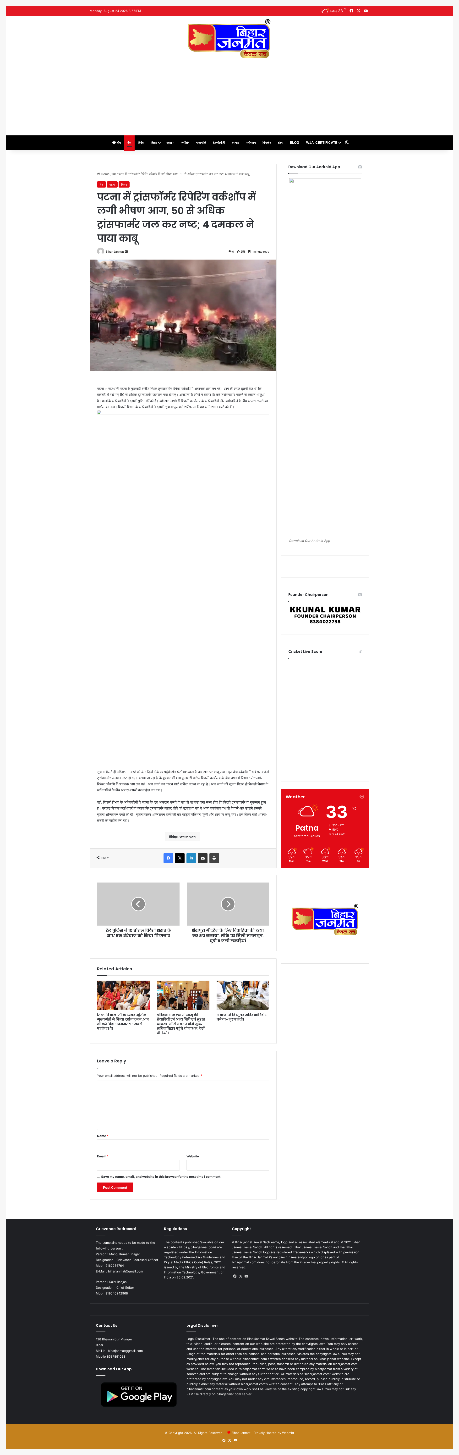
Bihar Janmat (115, 251)
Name (103, 1136)
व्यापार (235, 142)
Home (105, 174)
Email (102, 1156)
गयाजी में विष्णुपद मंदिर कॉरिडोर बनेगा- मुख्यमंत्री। (242, 1017)
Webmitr (288, 1433)
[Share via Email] (203, 858)
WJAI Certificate (321, 142)
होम (118, 142)
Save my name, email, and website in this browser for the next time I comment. (161, 1176)
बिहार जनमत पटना (184, 836)
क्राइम (170, 142)
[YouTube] (246, 1276)
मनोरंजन (251, 142)
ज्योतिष (185, 142)
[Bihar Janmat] (229, 38)
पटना (112, 184)
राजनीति (201, 142)
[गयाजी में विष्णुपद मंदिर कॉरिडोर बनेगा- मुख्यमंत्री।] (243, 995)
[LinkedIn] (191, 858)
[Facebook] (168, 858)
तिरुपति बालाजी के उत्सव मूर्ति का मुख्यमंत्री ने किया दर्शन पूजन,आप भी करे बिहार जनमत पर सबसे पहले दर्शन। (123, 1021)
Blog (294, 142)
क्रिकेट (266, 142)
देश (129, 142)
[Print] (214, 858)
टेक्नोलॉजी (219, 142)
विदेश (141, 142)
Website (192, 1156)
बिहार (154, 142)
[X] (180, 858)
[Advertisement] (229, 94)
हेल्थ (280, 142)
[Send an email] (126, 251)
